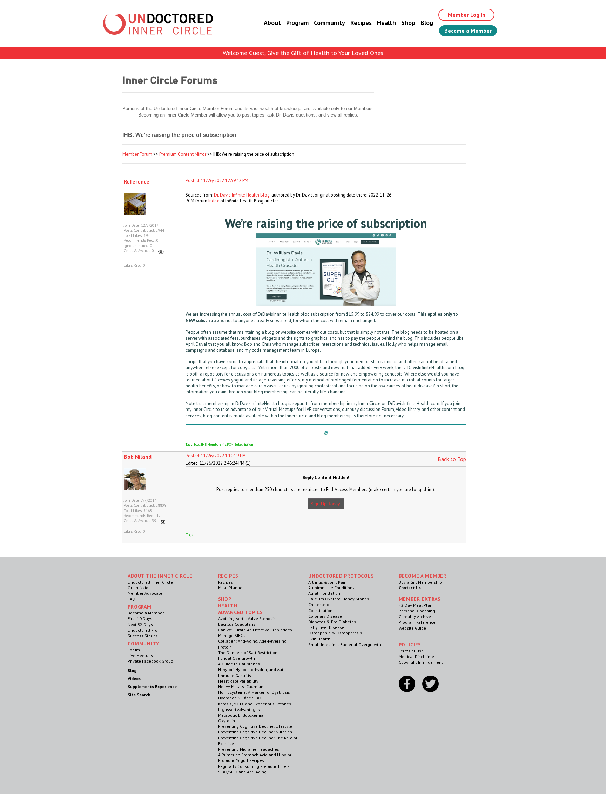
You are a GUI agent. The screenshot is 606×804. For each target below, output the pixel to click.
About (272, 23)
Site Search (139, 694)
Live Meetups (140, 655)
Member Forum (137, 154)
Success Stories (143, 635)
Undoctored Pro (142, 630)
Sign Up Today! (326, 503)
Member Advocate (145, 593)
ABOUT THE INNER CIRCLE (160, 576)
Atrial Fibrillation (324, 593)
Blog (426, 23)
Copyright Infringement (421, 662)
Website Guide (412, 628)
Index (213, 201)
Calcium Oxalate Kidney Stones (338, 599)
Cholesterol (319, 604)
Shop (408, 23)
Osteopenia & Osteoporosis (335, 633)
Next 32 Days (140, 624)
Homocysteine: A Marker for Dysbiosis (254, 692)
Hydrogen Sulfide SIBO (239, 697)
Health (386, 23)
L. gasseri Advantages (239, 709)
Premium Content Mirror (182, 154)
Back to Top (452, 459)
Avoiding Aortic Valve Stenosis (247, 618)
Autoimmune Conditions (331, 587)
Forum (134, 649)
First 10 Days (140, 618)
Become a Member (468, 30)
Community (329, 23)
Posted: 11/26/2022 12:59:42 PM (217, 181)
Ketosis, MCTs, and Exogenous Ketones (254, 703)
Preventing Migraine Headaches (248, 749)
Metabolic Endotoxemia (240, 715)
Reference (136, 181)
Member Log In (466, 14)
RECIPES (228, 576)
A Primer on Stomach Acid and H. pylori (255, 754)
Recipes (361, 23)
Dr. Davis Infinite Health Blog (242, 195)
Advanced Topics (240, 612)
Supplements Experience (152, 686)
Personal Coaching (417, 610)
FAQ (131, 599)
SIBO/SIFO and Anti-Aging (242, 772)
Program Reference (417, 622)
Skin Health (319, 639)
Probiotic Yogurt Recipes (241, 760)
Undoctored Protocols (341, 576)
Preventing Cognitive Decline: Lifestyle (255, 726)
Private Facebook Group (150, 661)
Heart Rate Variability (238, 681)
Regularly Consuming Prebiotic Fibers (254, 766)
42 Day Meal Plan (415, 605)
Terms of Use (411, 650)
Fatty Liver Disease (326, 627)
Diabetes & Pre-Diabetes (332, 621)
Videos (134, 678)
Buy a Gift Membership (420, 582)
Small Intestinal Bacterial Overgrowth (344, 644)
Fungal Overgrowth (236, 658)
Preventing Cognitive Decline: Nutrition (255, 732)
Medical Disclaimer (417, 656)
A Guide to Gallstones (239, 663)
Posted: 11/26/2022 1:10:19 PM (216, 456)
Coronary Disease (325, 616)
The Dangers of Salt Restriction (247, 652)
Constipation (320, 610)
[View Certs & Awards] (160, 250)
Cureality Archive (415, 616)
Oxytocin (226, 720)
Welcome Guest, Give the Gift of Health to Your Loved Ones (303, 53)
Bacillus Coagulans (236, 624)
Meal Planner (231, 587)
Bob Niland (138, 456)
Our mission (139, 587)
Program (297, 23)
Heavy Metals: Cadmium (241, 686)
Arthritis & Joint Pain (327, 582)
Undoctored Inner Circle (150, 582)
